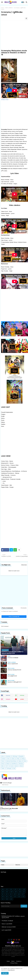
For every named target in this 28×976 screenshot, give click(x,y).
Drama (13, 758)
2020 (11, 896)
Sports (16, 766)
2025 (7, 899)
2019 (7, 896)
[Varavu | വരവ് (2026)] (4, 664)
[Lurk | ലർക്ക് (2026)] (4, 676)
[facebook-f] (9, 940)
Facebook (6, 549)
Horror (25, 761)
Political (8, 763)
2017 (23, 894)
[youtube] (14, 940)
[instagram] (17, 940)
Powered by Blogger (7, 782)
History (20, 761)
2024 (3, 899)
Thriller (2, 768)
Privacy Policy (14, 963)
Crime (8, 758)
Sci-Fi (7, 766)
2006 (3, 891)
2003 (15, 889)
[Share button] (19, 549)
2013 (7, 894)
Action (2, 756)
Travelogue (8, 768)
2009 (16, 891)
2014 (11, 894)
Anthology (15, 756)
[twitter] (11, 940)
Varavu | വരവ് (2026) (7, 923)
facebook (8, 695)
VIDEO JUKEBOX (9, 7)
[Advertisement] (14, 36)
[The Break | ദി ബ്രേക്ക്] (4, 658)
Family (18, 758)
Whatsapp (15, 549)
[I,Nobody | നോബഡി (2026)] (4, 670)
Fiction (2, 761)
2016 (19, 894)
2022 (19, 896)
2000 (3, 889)
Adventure (8, 756)
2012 (3, 894)
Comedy (3, 758)
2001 (7, 889)
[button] (22, 2)
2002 (11, 889)
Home (2, 7)
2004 (20, 889)
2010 (20, 891)
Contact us (18, 961)
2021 (15, 896)
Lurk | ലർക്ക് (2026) (6, 930)
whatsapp (22, 695)
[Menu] (2, 2)
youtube (22, 699)
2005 (24, 889)
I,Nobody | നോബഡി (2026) (9, 927)
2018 (3, 896)
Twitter (11, 549)
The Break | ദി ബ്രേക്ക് (7, 920)
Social (11, 766)
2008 (11, 891)
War (14, 768)
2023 (23, 896)
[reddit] (19, 940)
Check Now (10, 970)
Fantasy (23, 758)
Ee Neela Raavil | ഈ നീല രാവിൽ (9, 808)
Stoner (21, 766)
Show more (24, 564)
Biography (21, 756)
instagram (8, 699)
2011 (24, 891)
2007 (7, 891)
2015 (15, 894)
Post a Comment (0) (14, 616)
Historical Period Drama (11, 761)
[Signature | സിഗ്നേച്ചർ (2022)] (4, 682)
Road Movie (14, 763)
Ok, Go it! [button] (5, 973)
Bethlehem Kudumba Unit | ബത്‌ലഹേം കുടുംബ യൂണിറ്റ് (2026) (13, 916)
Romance (21, 763)
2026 (11, 899)
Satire (2, 766)
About (12, 961)
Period (2, 763)
